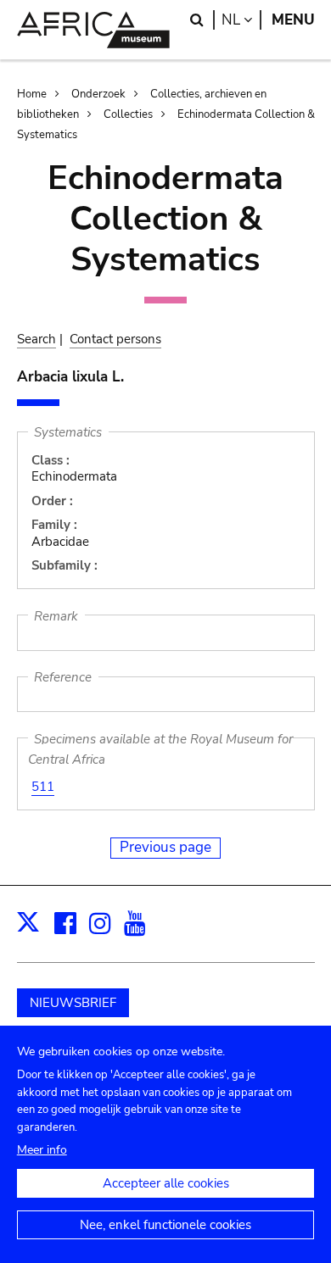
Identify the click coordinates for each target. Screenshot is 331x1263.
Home (32, 94)
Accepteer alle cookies (166, 1183)
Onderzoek (98, 94)
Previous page (165, 847)
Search (36, 339)
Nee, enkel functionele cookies (165, 1224)
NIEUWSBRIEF (73, 1002)
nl (241, 20)
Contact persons (115, 339)
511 (42, 786)
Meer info (42, 1149)
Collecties (128, 114)
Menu (293, 20)
